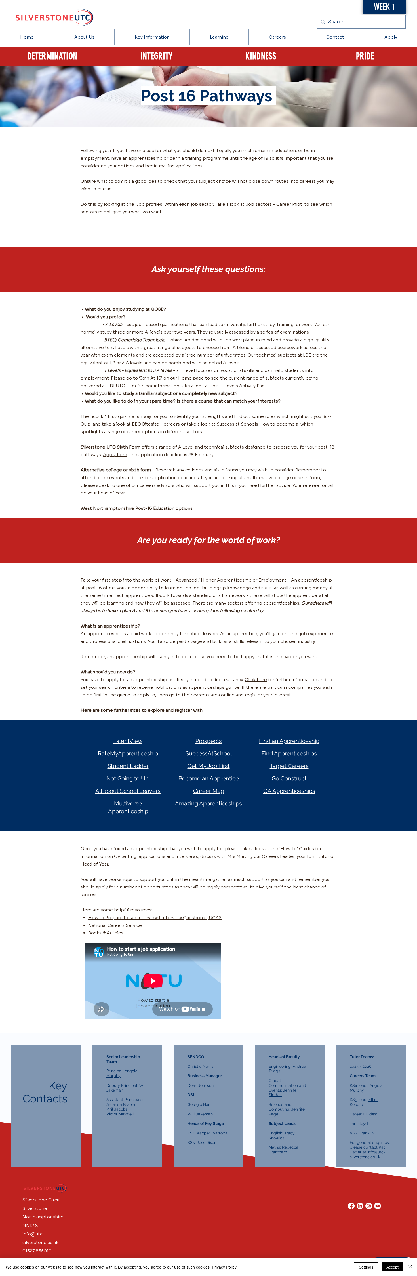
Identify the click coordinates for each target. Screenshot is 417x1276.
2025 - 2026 (360, 1066)
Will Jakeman (200, 1114)
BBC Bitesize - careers (156, 424)
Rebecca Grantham (283, 1149)
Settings (366, 1267)
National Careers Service (115, 925)
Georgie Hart (199, 1104)
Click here (256, 679)
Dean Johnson (201, 1085)
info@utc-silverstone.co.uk (367, 1154)
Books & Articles (105, 933)
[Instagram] (368, 1206)
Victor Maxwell (120, 1114)
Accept (392, 1267)
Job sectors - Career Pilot (274, 204)
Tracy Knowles (282, 1135)
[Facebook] (351, 1206)
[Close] (410, 1266)
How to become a (278, 424)
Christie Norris (201, 1066)
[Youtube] (377, 1206)
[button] (152, 37)
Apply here (115, 454)
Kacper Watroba (212, 1133)
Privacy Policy (224, 1267)
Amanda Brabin (120, 1104)
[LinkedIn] (360, 1206)
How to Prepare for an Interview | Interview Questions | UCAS (155, 917)
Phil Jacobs (117, 1109)
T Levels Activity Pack (244, 385)
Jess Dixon (206, 1142)
